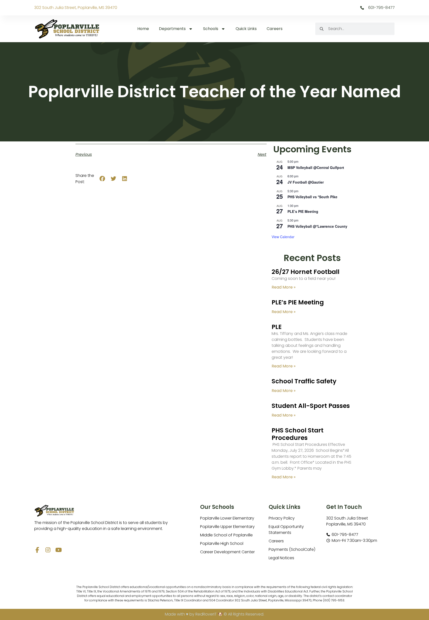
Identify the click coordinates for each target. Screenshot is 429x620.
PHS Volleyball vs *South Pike (312, 196)
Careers (275, 29)
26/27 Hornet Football (305, 271)
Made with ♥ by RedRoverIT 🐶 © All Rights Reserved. (214, 614)
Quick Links (246, 29)
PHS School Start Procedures (297, 434)
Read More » (283, 287)
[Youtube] (58, 550)
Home (143, 29)
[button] (102, 179)
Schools (210, 29)
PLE (277, 327)
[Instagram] (48, 550)
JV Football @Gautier (305, 182)
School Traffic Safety (304, 381)
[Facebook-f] (37, 550)
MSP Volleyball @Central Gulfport (315, 167)
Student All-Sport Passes (311, 405)
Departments (172, 29)
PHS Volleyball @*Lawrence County (317, 226)
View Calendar (283, 236)
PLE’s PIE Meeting (302, 211)
